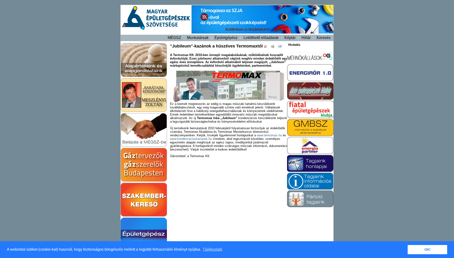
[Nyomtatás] (274, 47)
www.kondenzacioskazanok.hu (191, 139)
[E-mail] (281, 47)
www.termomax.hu (269, 135)
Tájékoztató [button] (212, 249)
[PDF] (267, 47)
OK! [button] (427, 249)
